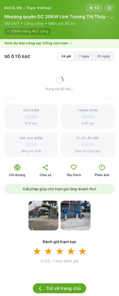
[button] (59, 43)
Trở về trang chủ (63, 288)
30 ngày (103, 56)
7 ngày (84, 56)
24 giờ (66, 56)
